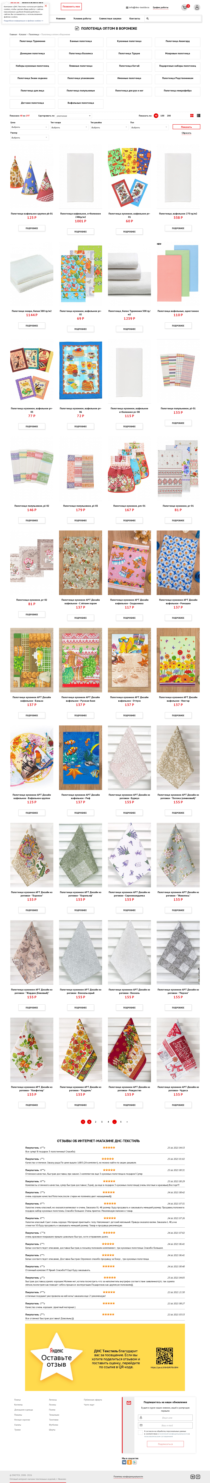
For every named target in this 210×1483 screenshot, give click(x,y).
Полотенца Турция (129, 53)
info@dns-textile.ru (139, 7)
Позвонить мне (71, 6)
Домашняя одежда (23, 1409)
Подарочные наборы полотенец (177, 65)
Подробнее (32, 228)
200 (169, 115)
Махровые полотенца (177, 53)
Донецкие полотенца (32, 53)
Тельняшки (54, 1414)
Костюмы (18, 1404)
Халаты (17, 1424)
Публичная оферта (93, 1399)
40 (156, 115)
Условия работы (82, 18)
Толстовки (53, 1419)
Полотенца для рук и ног (129, 90)
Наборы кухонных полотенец (32, 65)
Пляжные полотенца (80, 65)
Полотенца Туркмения (32, 41)
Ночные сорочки (22, 1419)
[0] (184, 7)
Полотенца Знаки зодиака (32, 78)
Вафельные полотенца (81, 102)
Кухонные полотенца (129, 41)
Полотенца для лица (32, 90)
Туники (17, 1429)
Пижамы (18, 1414)
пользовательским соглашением (158, 1436)
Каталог (22, 34)
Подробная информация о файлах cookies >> (23, 21)
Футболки (53, 1424)
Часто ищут (89, 1404)
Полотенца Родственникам (177, 78)
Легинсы (53, 1399)
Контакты (134, 18)
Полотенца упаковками (80, 78)
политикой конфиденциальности (173, 1434)
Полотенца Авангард (178, 41)
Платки (52, 1409)
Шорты (52, 1429)
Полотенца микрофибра (178, 90)
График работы (160, 7)
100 (162, 115)
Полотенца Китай (129, 65)
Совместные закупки (110, 18)
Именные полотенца (129, 78)
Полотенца (34, 34)
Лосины (52, 1404)
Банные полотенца (81, 41)
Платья (17, 1399)
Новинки (60, 18)
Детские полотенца (32, 102)
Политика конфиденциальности (128, 1476)
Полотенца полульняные (81, 90)
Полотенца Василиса (81, 53)
